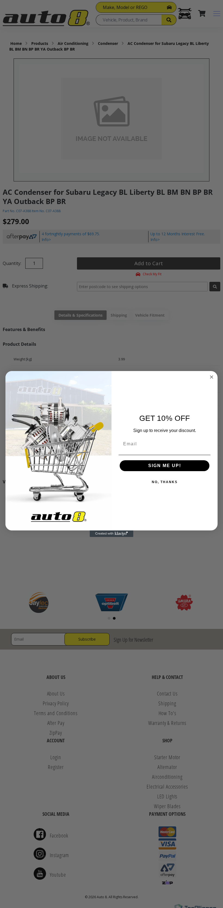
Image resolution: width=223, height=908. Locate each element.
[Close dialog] (211, 377)
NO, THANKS (165, 482)
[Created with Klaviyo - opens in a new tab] (111, 533)
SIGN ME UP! (164, 465)
